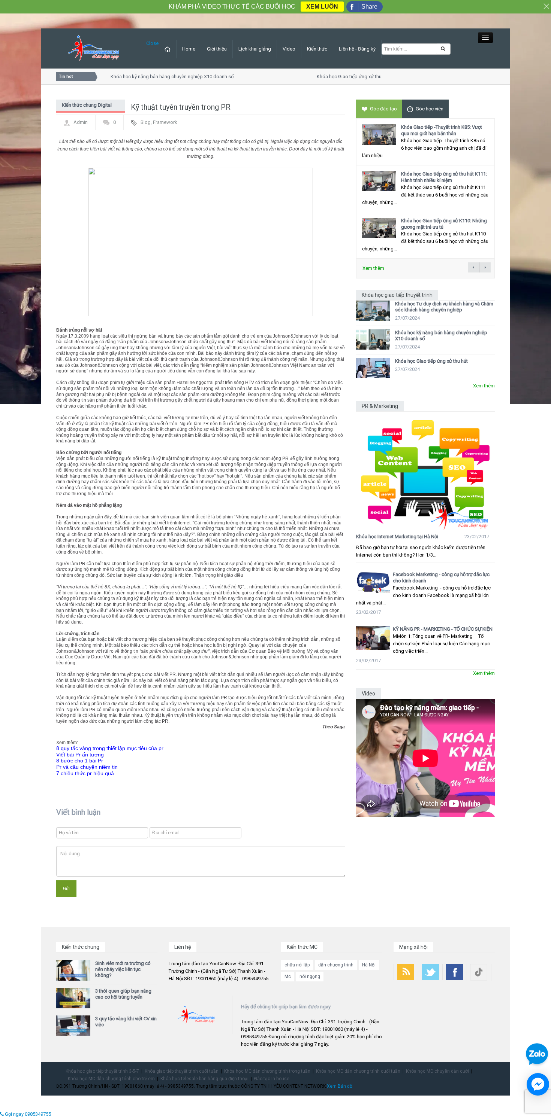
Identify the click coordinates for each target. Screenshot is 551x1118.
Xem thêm (373, 268)
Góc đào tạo (383, 109)
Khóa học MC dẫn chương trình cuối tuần (358, 1071)
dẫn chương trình (335, 965)
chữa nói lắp (297, 965)
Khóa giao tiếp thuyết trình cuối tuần (182, 1071)
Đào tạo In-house (271, 1078)
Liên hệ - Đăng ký (357, 49)
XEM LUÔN (322, 6)
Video (289, 49)
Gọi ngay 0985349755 (27, 1114)
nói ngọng (309, 976)
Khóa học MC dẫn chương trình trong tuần (267, 1071)
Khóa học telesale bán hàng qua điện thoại (204, 1078)
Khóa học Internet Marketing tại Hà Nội (397, 536)
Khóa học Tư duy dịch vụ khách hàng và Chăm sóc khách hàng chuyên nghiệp (444, 307)
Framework (165, 122)
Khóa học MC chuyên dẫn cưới (437, 1071)
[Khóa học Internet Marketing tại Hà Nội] (425, 471)
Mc (287, 976)
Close (152, 43)
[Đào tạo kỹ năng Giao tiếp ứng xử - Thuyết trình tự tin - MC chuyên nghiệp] (93, 48)
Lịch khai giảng (254, 49)
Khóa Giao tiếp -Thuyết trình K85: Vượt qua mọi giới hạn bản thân (441, 130)
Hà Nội (369, 965)
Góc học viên (429, 109)
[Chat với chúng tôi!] (538, 1084)
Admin (80, 122)
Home (188, 49)
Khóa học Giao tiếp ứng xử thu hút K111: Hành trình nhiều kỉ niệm (444, 177)
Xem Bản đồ (339, 1086)
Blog (146, 122)
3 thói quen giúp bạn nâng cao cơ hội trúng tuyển (123, 994)
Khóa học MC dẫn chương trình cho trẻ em (111, 1078)
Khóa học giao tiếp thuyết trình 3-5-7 (102, 1071)
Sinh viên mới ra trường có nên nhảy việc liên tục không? (123, 969)
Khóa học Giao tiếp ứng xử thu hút (342, 76)
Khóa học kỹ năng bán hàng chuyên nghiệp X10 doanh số (161, 76)
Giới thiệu (217, 49)
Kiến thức (317, 49)
